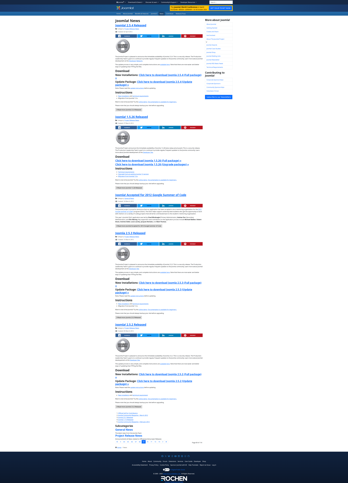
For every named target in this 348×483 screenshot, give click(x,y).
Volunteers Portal (213, 91)
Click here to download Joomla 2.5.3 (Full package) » (158, 284)
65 (128, 442)
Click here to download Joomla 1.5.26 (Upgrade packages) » (152, 164)
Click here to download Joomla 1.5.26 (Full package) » (148, 160)
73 (159, 442)
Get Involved (211, 35)
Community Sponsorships (215, 87)
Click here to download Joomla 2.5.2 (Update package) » (153, 382)
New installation (123, 96)
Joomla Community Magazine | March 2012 (133, 415)
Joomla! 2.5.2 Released (130, 324)
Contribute (169, 14)
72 (155, 442)
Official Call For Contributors (128, 413)
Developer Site (148, 152)
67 (136, 442)
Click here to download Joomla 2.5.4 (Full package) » (158, 76)
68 (140, 442)
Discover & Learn (152, 2)
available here (165, 65)
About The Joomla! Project (215, 39)
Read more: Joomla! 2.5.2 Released (129, 407)
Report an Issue (205, 465)
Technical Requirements (215, 67)
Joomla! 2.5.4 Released (130, 25)
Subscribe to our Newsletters (219, 97)
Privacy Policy (153, 465)
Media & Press (181, 14)
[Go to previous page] (120, 441)
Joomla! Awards (212, 45)
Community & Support (169, 2)
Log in (214, 465)
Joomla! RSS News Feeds (215, 64)
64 (124, 442)
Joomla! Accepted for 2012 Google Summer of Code (150, 195)
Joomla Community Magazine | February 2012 (134, 422)
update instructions (137, 88)
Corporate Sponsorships (215, 80)
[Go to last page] (166, 441)
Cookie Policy (164, 465)
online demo (143, 102)
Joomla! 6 (154, 14)
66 (132, 442)
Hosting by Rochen (174, 482)
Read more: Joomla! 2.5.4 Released (129, 110)
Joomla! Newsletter (213, 60)
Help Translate (193, 465)
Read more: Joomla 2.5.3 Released (129, 317)
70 (147, 442)
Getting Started (212, 28)
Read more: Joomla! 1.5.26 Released (129, 188)
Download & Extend (135, 2)
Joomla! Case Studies (214, 49)
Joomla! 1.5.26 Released (131, 117)
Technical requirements (126, 172)
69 (143, 442)
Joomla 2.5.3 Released (130, 233)
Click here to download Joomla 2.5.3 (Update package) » (153, 291)
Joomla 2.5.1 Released (125, 417)
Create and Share (212, 32)
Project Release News (131, 29)
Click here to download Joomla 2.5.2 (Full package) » (158, 375)
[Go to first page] (117, 441)
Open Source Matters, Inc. (172, 474)
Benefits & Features (142, 14)
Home (118, 14)
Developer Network (135, 61)
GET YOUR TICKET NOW (220, 8)
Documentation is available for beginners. (162, 102)
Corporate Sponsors (213, 84)
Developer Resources (187, 2)
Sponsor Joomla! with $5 (178, 465)
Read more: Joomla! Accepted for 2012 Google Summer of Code (139, 226)
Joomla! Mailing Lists (213, 56)
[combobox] (221, 2)
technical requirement (140, 395)
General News (129, 198)
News (161, 14)
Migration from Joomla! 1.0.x (128, 176)
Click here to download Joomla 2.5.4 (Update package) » (153, 83)
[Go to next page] (162, 441)
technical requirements (141, 96)
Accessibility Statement (140, 465)
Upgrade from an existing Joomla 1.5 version (133, 174)
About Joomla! (128, 14)
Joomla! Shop (211, 52)
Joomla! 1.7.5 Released (125, 420)
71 (151, 442)
